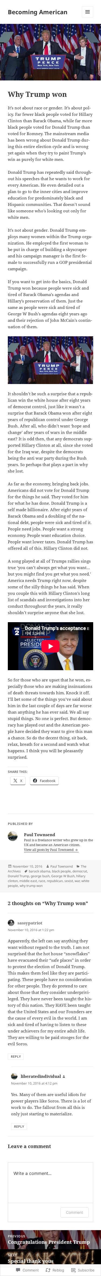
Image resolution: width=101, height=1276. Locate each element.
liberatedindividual (41, 1076)
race (42, 881)
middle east (28, 881)
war (77, 881)
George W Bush (63, 876)
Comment (74, 1212)
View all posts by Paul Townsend (49, 849)
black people (61, 871)
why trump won (31, 885)
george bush (40, 876)
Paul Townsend (61, 866)
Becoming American (37, 12)
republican (55, 881)
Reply (16, 1056)
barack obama (39, 871)
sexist (68, 881)
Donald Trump (18, 876)
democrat (79, 871)
